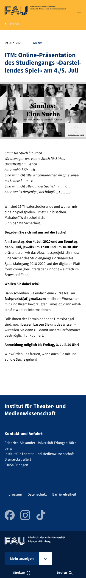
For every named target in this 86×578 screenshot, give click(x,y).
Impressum (13, 494)
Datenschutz (37, 494)
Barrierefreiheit (64, 494)
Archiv (37, 43)
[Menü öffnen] (79, 11)
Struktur (19, 572)
